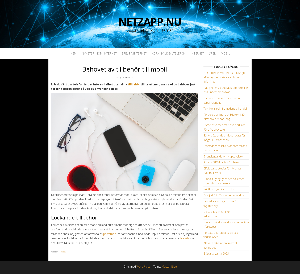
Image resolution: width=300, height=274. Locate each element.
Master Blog (169, 266)
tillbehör (134, 84)
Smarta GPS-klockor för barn (221, 162)
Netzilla (184, 238)
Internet (197, 53)
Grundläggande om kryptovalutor (223, 156)
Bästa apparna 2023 (216, 253)
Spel (212, 53)
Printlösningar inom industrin (221, 189)
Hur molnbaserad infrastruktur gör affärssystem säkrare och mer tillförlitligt (224, 77)
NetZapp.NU (149, 22)
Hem (73, 53)
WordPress (143, 266)
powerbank (110, 234)
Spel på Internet (134, 53)
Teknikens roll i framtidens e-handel (225, 108)
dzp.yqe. (129, 77)
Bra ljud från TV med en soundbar (224, 195)
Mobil (225, 53)
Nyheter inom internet (99, 53)
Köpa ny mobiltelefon (168, 53)
